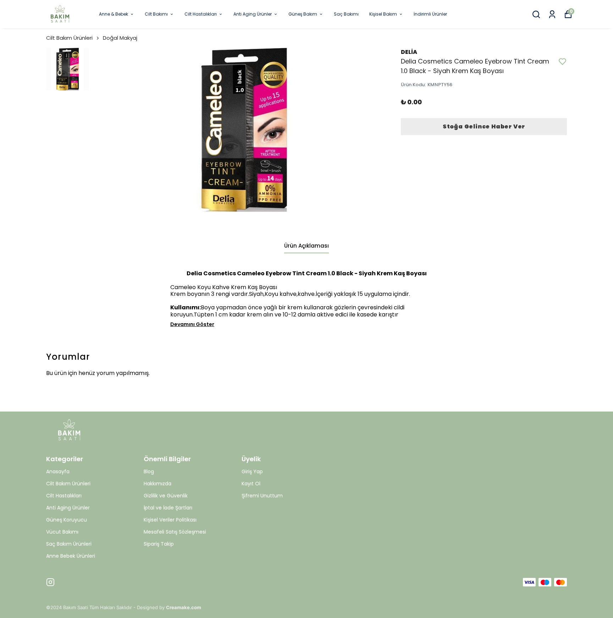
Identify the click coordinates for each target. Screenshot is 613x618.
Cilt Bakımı (156, 14)
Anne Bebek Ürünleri (70, 555)
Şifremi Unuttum (262, 495)
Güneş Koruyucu (66, 519)
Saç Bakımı (346, 14)
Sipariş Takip (159, 543)
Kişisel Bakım (383, 14)
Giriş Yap (252, 471)
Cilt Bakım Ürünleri (69, 38)
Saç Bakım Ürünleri (69, 543)
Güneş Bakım (302, 14)
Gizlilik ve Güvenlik (166, 495)
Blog (149, 471)
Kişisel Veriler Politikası (170, 519)
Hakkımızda (157, 483)
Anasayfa (58, 471)
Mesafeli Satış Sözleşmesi (175, 531)
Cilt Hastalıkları (200, 14)
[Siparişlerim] (552, 14)
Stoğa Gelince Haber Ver (484, 126)
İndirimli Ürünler (430, 14)
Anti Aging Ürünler (252, 14)
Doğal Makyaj (120, 38)
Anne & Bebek (113, 14)
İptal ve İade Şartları (168, 507)
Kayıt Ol (251, 483)
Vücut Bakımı (62, 531)
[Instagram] (50, 582)
